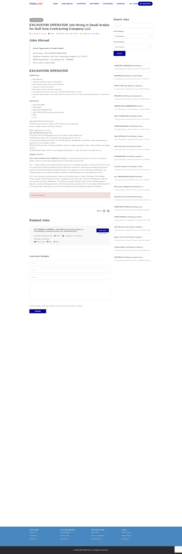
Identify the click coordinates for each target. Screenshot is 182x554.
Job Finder (94, 4)
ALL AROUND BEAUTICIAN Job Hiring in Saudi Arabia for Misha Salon (141, 176)
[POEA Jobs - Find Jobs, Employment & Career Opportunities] (36, 3)
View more (103, 230)
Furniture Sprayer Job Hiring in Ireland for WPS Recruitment (137, 166)
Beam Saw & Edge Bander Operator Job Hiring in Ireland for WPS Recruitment (144, 186)
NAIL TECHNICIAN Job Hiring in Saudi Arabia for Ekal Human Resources (142, 116)
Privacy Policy (127, 535)
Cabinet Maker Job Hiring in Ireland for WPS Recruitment (136, 247)
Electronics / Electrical (41, 239)
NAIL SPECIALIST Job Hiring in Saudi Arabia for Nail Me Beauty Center (141, 136)
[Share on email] (108, 211)
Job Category (119, 31)
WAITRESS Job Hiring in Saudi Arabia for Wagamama (134, 76)
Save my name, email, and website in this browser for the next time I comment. (57, 306)
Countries (81, 4)
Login (134, 4)
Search (119, 53)
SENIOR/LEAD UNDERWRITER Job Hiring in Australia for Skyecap (139, 106)
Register (146, 4)
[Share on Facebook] (104, 211)
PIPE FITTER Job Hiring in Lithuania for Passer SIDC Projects (137, 86)
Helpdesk (33, 539)
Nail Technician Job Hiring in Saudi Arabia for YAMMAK (135, 146)
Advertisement (96, 539)
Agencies (121, 4)
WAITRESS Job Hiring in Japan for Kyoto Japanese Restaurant (138, 257)
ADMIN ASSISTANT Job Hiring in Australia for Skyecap (135, 126)
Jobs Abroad (67, 4)
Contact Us (33, 535)
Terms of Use (126, 532)
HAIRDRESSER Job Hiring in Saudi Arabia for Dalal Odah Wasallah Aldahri (142, 156)
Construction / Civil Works (90, 33)
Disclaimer (125, 539)
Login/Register (65, 532)
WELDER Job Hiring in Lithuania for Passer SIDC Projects (136, 96)
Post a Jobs (95, 532)
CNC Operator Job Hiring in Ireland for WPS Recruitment (135, 227)
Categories (108, 4)
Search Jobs (64, 535)
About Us (33, 532)
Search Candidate (97, 535)
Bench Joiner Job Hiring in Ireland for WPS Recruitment (135, 237)
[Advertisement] (129, 301)
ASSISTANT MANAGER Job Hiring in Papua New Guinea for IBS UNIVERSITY (143, 65)
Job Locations (119, 42)
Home (55, 4)
